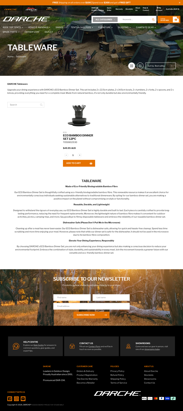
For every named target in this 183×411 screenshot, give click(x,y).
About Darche (151, 371)
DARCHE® (27, 405)
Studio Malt (59, 405)
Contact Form (94, 346)
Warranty (119, 9)
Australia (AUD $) (172, 9)
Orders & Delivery (85, 371)
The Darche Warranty (87, 379)
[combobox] (25, 105)
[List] (140, 66)
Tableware (21, 56)
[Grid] (131, 66)
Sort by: (151, 66)
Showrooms (150, 379)
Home (10, 56)
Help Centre (38, 345)
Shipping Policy (118, 379)
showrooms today (152, 349)
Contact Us (149, 383)
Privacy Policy (117, 371)
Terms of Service (118, 383)
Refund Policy (117, 375)
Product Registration (87, 375)
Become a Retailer (86, 383)
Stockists (129, 9)
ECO (65, 132)
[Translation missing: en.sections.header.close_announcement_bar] (179, 2)
